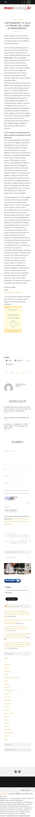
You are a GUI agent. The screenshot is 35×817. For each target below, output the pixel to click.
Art (5, 661)
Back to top (26, 790)
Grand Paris (7, 697)
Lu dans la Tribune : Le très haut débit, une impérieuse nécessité (16, 426)
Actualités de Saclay (14, 606)
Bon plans (7, 671)
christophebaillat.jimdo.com (13, 292)
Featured (6, 694)
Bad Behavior (4, 794)
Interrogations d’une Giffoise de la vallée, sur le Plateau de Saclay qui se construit (17, 409)
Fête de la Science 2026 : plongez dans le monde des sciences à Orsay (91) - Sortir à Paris (16, 628)
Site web (6, 483)
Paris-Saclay (7, 710)
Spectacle (6, 716)
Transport (7, 723)
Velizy (5, 739)
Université (7, 726)
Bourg (5, 674)
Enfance (6, 684)
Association (7, 665)
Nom (5, 469)
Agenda (6, 658)
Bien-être (6, 668)
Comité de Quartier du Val (11, 678)
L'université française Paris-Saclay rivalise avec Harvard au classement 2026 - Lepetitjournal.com (17, 621)
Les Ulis (6, 707)
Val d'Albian (7, 729)
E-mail (6, 476)
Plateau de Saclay (9, 713)
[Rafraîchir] (17, 497)
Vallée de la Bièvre (9, 733)
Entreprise (7, 687)
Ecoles (6, 681)
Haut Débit (7, 700)
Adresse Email (8, 592)
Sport (5, 720)
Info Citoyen (17, 19)
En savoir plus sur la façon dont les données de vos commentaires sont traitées (16, 521)
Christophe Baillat (20, 385)
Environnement (8, 691)
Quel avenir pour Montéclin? (16, 417)
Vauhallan (7, 736)
